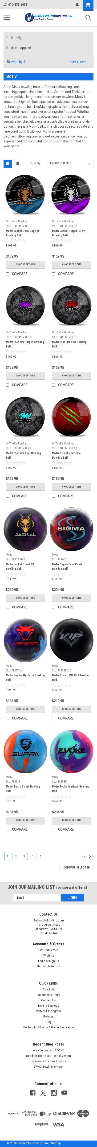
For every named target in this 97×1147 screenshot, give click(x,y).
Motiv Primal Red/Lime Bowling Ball (66, 455)
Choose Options (25, 264)
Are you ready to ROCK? (48, 1050)
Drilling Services (48, 1005)
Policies (48, 1016)
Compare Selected (76, 867)
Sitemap (55, 1143)
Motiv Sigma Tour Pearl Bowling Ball (67, 566)
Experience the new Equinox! (48, 1061)
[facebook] (33, 1093)
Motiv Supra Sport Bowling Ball (23, 789)
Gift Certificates (48, 950)
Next (85, 856)
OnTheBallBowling (17, 221)
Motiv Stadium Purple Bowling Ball (25, 344)
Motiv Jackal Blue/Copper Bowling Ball (22, 233)
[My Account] (77, 4)
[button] (48, 62)
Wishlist (48, 955)
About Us (48, 989)
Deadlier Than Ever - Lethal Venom (48, 1056)
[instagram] (54, 1093)
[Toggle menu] (7, 17)
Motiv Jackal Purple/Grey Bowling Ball (68, 233)
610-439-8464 (17, 4)
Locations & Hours (49, 995)
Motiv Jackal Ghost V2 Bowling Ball (20, 566)
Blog (49, 1022)
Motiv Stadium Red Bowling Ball (69, 344)
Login (41, 961)
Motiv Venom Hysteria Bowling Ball (25, 678)
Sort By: (36, 163)
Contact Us (48, 1000)
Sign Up (54, 961)
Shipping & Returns (48, 966)
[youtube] (64, 1093)
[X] (43, 1093)
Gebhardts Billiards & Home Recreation (48, 1027)
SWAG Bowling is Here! (48, 1066)
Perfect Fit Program (48, 1011)
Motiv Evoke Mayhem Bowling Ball (70, 789)
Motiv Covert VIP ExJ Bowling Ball (70, 678)
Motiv (9, 554)
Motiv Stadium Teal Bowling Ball (23, 455)
